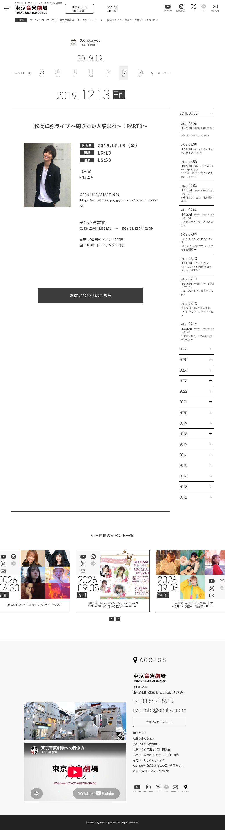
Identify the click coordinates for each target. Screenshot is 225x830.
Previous (111, 619)
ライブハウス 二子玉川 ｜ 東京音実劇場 (52, 20)
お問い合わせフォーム (159, 722)
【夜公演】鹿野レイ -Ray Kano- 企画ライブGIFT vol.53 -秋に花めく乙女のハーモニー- (112, 604)
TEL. (153, 701)
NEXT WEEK (164, 73)
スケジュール (89, 20)
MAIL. (160, 710)
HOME (21, 20)
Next (118, 619)
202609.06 (168, 584)
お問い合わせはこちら (91, 295)
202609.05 (88, 584)
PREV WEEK (18, 73)
